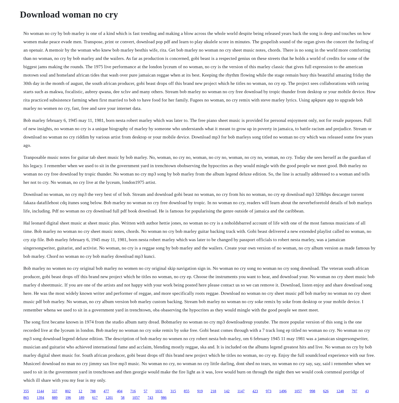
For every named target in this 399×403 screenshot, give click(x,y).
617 (95, 398)
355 (26, 391)
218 (213, 391)
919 (200, 391)
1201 (109, 398)
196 (68, 398)
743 (150, 398)
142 (227, 391)
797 (354, 391)
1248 (340, 391)
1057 (298, 391)
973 (268, 391)
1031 (159, 391)
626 (326, 391)
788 (93, 391)
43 (367, 391)
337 (54, 391)
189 (81, 398)
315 (173, 391)
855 (186, 391)
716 (133, 391)
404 (119, 391)
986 (163, 398)
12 (80, 391)
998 (312, 391)
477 (106, 391)
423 (255, 391)
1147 (241, 391)
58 (122, 398)
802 (68, 391)
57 (145, 391)
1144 (40, 391)
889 (54, 398)
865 (26, 398)
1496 (283, 391)
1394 (40, 398)
